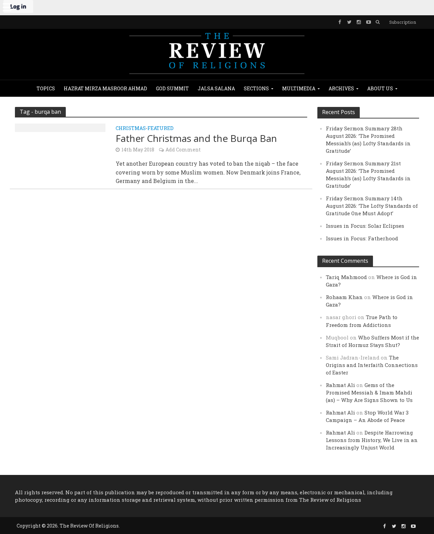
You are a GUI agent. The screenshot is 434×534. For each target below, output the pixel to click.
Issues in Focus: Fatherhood (362, 238)
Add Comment (183, 149)
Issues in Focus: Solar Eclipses (365, 225)
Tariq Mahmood (346, 277)
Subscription (402, 22)
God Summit (172, 88)
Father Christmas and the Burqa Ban (196, 138)
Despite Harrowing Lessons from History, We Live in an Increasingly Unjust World (372, 440)
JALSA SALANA (216, 88)
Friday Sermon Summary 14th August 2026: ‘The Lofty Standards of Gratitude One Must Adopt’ (372, 206)
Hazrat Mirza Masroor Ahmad (105, 88)
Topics (46, 88)
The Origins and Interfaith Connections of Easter (372, 365)
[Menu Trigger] (7, 7)
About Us (380, 88)
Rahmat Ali (340, 385)
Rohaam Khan (344, 297)
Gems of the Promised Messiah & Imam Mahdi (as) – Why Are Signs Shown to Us (369, 392)
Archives (341, 88)
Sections (256, 88)
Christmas (131, 128)
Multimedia (298, 88)
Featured (160, 128)
